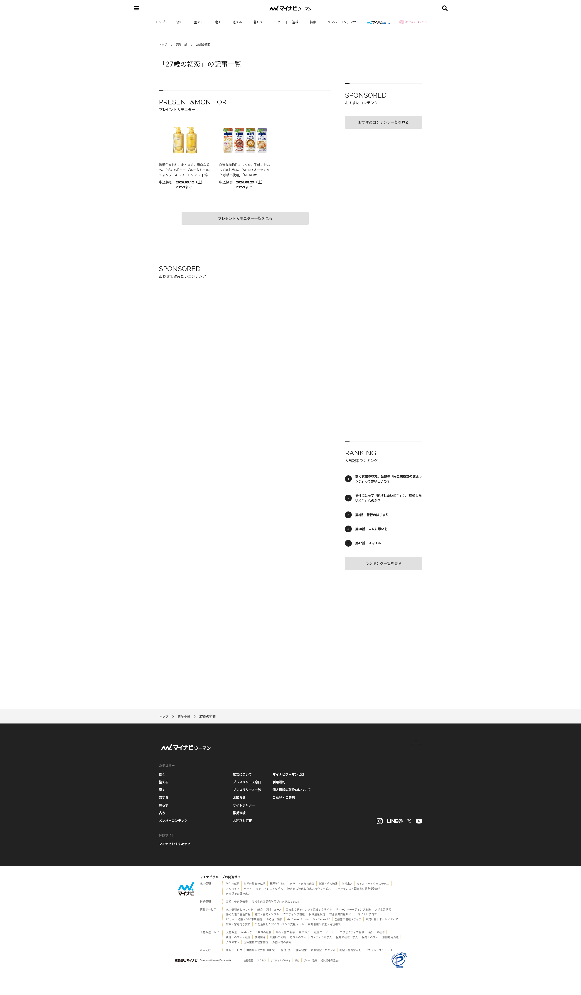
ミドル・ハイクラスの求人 (373, 883)
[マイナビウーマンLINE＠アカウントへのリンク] (395, 821)
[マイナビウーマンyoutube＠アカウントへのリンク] (419, 821)
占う (277, 22)
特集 (313, 22)
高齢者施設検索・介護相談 (324, 924)
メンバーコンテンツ (341, 22)
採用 (297, 960)
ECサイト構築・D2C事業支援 (244, 919)
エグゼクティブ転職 (352, 932)
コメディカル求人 (321, 937)
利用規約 (279, 782)
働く (179, 22)
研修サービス (234, 950)
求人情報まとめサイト (239, 909)
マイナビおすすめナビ (175, 844)
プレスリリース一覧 (247, 790)
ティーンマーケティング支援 (353, 909)
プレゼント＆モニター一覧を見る (245, 218)
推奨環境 (239, 813)
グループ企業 (310, 960)
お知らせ (239, 797)
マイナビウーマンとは (288, 774)
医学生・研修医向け (302, 883)
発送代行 (286, 950)
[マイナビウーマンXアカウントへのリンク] (409, 821)
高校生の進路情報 (237, 901)
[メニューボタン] (136, 8)
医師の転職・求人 (347, 937)
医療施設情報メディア (348, 919)
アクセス (261, 960)
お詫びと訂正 (242, 820)
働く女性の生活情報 (238, 914)
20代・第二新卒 (285, 932)
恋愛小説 (181, 45)
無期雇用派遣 (390, 937)
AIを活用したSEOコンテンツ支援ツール (279, 924)
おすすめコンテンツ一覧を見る (383, 122)
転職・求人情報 (328, 883)
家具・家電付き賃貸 (238, 924)
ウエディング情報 (294, 914)
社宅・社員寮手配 (350, 950)
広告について (242, 774)
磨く (218, 22)
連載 (295, 22)
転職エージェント (325, 932)
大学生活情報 (383, 909)
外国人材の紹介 (281, 942)
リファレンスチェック (379, 950)
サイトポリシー (244, 805)
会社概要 (248, 960)
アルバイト (233, 888)
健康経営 (301, 950)
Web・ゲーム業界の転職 (256, 932)
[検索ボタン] (444, 8)
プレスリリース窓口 (247, 782)
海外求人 (347, 883)
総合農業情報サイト (341, 914)
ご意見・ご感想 (284, 797)
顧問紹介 (260, 937)
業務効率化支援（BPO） (261, 950)
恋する (237, 22)
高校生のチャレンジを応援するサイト (309, 909)
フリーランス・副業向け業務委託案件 (358, 888)
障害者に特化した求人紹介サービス (309, 888)
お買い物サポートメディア (382, 919)
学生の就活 (233, 883)
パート (248, 888)
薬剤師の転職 (278, 937)
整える (199, 22)
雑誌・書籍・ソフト (267, 914)
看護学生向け (278, 883)
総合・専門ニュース (269, 909)
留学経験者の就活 (255, 883)
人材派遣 (231, 932)
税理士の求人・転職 (238, 937)
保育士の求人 (370, 937)
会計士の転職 (376, 932)
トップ (160, 22)
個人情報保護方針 (330, 960)
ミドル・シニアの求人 (269, 888)
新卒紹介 (304, 932)
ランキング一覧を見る (383, 563)
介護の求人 (233, 942)
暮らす (258, 22)
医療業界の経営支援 (256, 942)
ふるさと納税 (274, 919)
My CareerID (321, 919)
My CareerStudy (298, 919)
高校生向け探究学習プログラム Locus (275, 901)
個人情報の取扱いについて (292, 790)
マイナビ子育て (367, 914)
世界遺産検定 (317, 914)
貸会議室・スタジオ (323, 950)
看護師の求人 (298, 937)
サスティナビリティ (280, 960)
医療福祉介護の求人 (238, 893)
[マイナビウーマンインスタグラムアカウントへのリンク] (380, 821)
